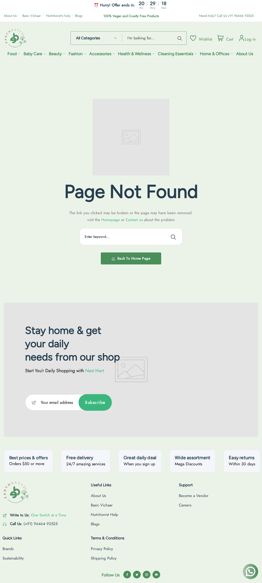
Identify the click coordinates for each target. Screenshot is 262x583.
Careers (185, 505)
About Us (10, 15)
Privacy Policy (102, 549)
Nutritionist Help (104, 514)
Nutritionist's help (58, 15)
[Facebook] (127, 574)
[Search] (180, 38)
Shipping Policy (104, 558)
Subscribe (95, 402)
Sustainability (13, 558)
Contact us (135, 220)
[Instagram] (146, 574)
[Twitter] (137, 574)
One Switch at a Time (48, 515)
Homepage (111, 220)
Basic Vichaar (31, 15)
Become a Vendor (193, 496)
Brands (8, 549)
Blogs (78, 15)
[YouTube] (156, 574)
